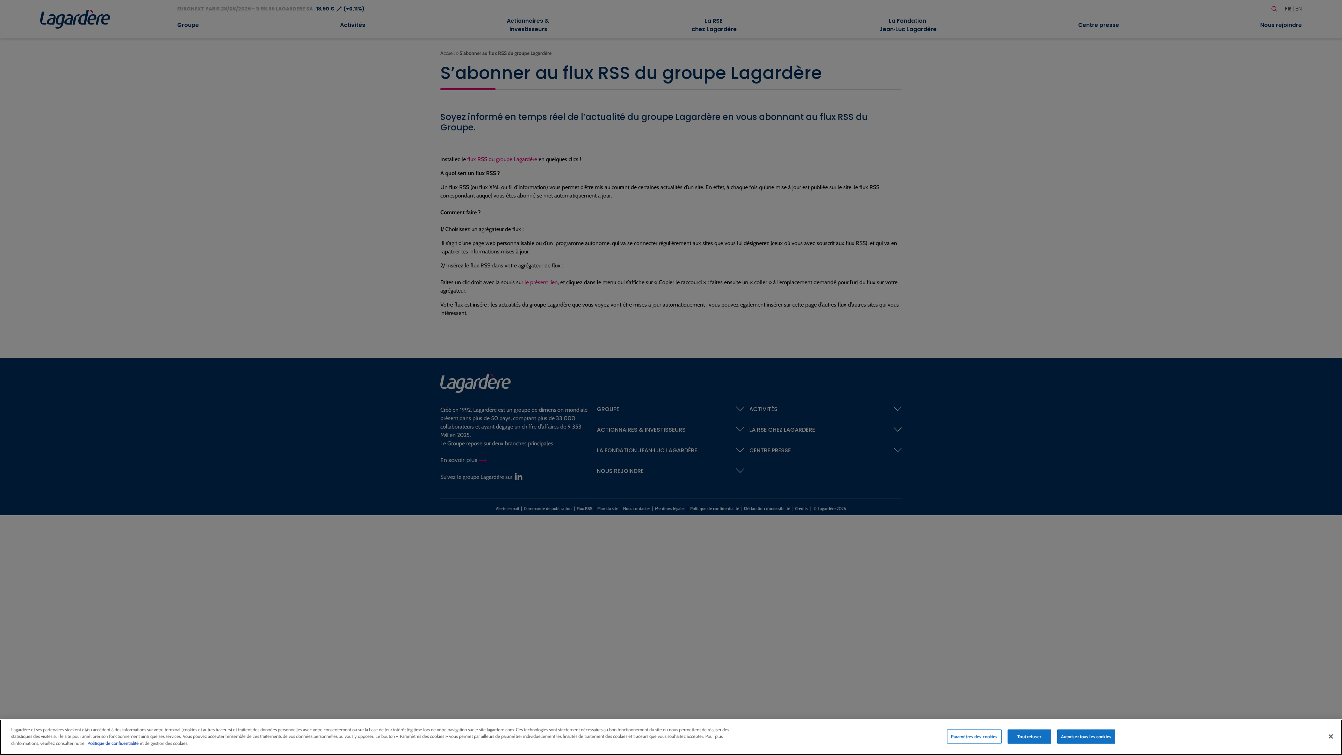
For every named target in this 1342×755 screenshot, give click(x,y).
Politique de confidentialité (113, 743)
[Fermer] (1331, 736)
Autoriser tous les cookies (1086, 736)
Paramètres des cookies (974, 736)
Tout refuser (1029, 736)
